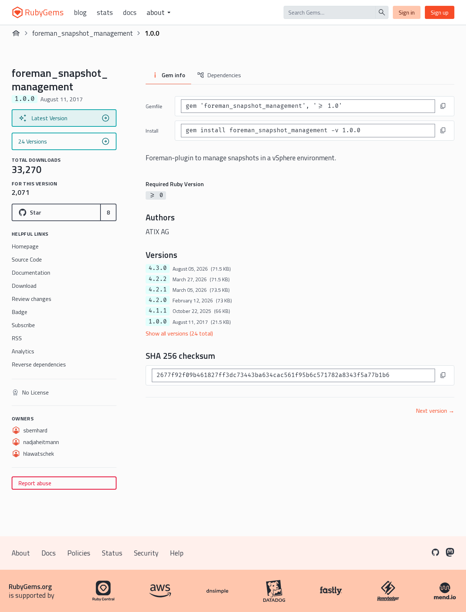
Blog (80, 12)
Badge (19, 311)
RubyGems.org (30, 586)
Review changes (31, 298)
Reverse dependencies (39, 364)
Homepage (25, 246)
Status (112, 553)
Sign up (440, 12)
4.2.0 (158, 300)
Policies (78, 553)
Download (24, 285)
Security (146, 553)
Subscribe (23, 325)
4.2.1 (158, 289)
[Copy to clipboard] (443, 106)
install (152, 130)
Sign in (407, 12)
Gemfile (154, 106)
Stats (105, 12)
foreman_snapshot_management (82, 33)
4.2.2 (158, 279)
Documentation (31, 272)
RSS (17, 338)
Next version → (435, 410)
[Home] (16, 33)
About (21, 553)
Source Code (27, 259)
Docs (130, 12)
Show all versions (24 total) (179, 333)
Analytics (23, 351)
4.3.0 (158, 268)
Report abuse (34, 483)
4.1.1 (158, 310)
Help (176, 553)
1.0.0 (158, 321)
